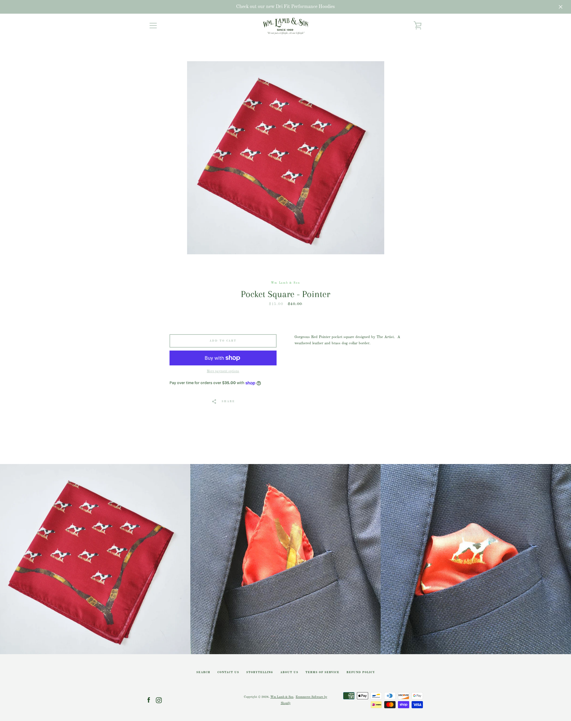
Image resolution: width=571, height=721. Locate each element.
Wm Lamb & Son (282, 696)
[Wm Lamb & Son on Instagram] (159, 700)
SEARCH (203, 672)
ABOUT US (289, 672)
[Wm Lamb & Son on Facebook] (149, 700)
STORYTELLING (259, 672)
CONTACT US (228, 672)
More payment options (223, 371)
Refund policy (360, 672)
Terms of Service (322, 672)
